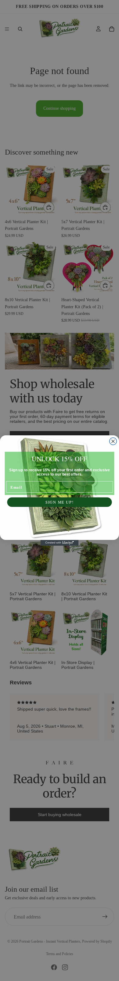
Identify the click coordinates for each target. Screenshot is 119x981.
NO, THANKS (59, 516)
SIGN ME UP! (59, 502)
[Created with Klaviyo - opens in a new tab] (60, 543)
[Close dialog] (113, 441)
